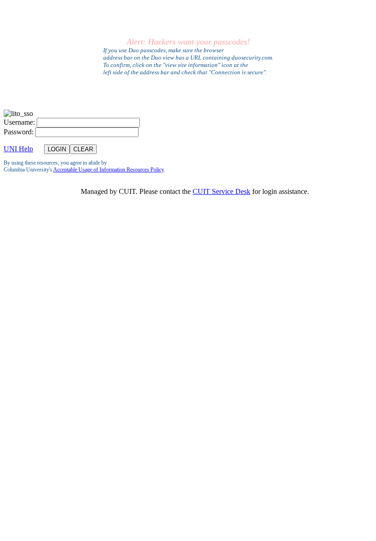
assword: (18, 132)
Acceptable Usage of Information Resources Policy (108, 169)
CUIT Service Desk (221, 191)
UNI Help (18, 149)
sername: (19, 122)
